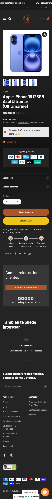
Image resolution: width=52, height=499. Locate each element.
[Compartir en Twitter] (20, 253)
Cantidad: (7, 196)
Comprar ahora (26, 221)
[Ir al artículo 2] (15, 83)
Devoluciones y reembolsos (9, 427)
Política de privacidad (12, 416)
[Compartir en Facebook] (15, 253)
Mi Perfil (32, 415)
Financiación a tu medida (10, 435)
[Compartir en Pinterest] (24, 253)
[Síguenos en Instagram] (12, 455)
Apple (5, 91)
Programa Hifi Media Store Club (37, 403)
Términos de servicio (12, 421)
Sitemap (6, 441)
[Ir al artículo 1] (7, 83)
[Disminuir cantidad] (6, 201)
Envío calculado (23, 123)
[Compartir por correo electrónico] (29, 253)
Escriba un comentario (26, 287)
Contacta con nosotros (38, 410)
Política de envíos (10, 411)
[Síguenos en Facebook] (5, 455)
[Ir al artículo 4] (33, 83)
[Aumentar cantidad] (17, 201)
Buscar (6, 402)
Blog (5, 407)
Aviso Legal (8, 446)
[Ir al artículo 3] (24, 83)
